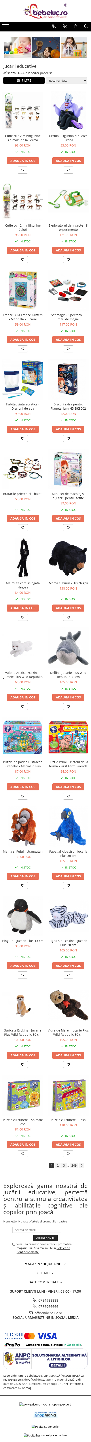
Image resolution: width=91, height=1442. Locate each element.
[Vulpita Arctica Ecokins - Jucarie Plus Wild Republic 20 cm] (22, 647)
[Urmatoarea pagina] (81, 1165)
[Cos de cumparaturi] (75, 26)
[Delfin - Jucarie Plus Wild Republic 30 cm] (68, 647)
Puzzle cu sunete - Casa (68, 1120)
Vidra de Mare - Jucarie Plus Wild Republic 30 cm (68, 1032)
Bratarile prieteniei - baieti (22, 494)
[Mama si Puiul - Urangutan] (22, 826)
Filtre (25, 80)
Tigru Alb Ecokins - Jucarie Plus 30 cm (68, 943)
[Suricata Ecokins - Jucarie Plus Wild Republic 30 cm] (22, 1005)
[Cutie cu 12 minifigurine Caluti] (22, 200)
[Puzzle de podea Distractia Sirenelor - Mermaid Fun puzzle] (22, 737)
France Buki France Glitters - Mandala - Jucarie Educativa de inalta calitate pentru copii (23, 317)
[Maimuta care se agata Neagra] (22, 558)
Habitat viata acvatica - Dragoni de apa (23, 406)
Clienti (44, 1273)
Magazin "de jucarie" (44, 1264)
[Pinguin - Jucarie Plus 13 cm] (22, 916)
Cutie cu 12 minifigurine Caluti (23, 227)
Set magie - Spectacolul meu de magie (68, 317)
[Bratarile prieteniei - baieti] (22, 469)
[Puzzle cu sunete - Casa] (68, 1095)
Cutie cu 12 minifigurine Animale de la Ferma (23, 138)
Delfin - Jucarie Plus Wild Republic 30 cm (68, 675)
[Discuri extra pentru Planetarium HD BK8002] (68, 379)
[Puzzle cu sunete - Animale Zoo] (22, 1095)
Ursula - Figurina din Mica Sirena (68, 138)
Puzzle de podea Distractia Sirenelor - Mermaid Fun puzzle (22, 764)
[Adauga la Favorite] (23, 170)
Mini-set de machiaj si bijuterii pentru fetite (68, 496)
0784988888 (48, 1300)
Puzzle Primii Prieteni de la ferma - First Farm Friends (68, 764)
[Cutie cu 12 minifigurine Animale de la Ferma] (22, 111)
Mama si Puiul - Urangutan (23, 851)
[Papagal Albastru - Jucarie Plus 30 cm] (68, 826)
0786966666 (48, 1306)
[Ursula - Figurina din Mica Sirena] (68, 111)
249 (74, 1165)
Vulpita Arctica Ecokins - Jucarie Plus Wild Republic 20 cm (23, 675)
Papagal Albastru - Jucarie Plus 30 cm (68, 853)
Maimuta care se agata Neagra (23, 585)
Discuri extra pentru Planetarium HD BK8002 (68, 406)
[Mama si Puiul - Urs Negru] (68, 558)
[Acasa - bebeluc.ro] (45, 11)
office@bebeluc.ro (48, 1313)
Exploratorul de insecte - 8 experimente (68, 227)
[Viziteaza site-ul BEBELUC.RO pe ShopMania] (45, 1414)
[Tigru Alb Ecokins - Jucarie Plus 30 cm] (68, 916)
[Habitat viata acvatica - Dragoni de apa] (22, 379)
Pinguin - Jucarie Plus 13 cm (22, 941)
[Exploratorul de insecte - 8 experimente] (68, 200)
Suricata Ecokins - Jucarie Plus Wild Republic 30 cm (23, 1032)
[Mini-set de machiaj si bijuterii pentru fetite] (68, 469)
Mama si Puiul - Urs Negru (68, 583)
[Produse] (6, 27)
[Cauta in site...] (86, 26)
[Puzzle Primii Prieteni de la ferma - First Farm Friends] (68, 737)
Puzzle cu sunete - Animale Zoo (23, 1122)
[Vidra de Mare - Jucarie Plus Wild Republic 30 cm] (68, 1005)
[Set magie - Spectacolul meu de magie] (68, 290)
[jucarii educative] (45, 47)
